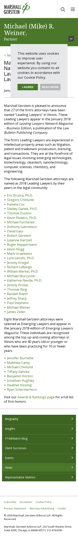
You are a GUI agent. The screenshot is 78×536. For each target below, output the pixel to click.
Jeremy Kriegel (18, 262)
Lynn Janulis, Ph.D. (20, 258)
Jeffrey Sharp (17, 298)
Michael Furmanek (21, 222)
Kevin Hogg (15, 249)
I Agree (27, 87)
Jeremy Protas (17, 285)
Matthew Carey (18, 362)
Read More (50, 87)
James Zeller (16, 312)
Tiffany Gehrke (18, 371)
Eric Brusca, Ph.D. (20, 195)
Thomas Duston (19, 213)
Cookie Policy (44, 502)
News (8, 467)
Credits (61, 508)
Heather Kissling (19, 385)
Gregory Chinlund (20, 200)
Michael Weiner (18, 307)
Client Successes (15, 448)
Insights (10, 429)
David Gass (15, 231)
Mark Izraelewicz (19, 253)
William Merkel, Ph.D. (22, 271)
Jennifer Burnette (20, 358)
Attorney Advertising (41, 508)
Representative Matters (20, 477)
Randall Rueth (17, 294)
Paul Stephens (18, 303)
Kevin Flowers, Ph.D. (22, 218)
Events (9, 458)
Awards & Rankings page (36, 397)
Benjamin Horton (20, 376)
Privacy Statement (15, 508)
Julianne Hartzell (19, 240)
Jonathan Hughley (20, 380)
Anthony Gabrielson (22, 227)
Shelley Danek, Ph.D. (22, 209)
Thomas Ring (17, 289)
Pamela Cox (15, 204)
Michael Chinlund (20, 367)
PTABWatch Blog (16, 438)
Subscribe (10, 502)
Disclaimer (26, 502)
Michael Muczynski (21, 276)
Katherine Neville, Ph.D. (24, 280)
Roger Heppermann (22, 244)
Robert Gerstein (19, 235)
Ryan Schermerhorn (22, 389)
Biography (11, 419)
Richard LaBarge (19, 267)
